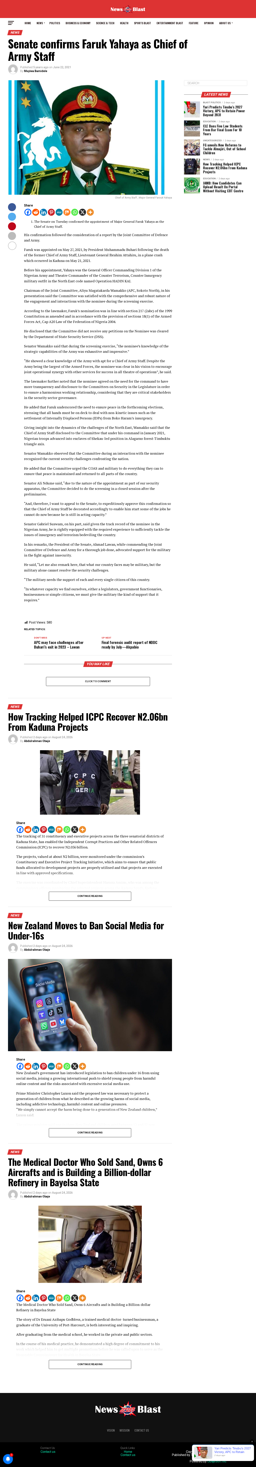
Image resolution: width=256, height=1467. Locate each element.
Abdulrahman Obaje (37, 741)
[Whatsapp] (74, 212)
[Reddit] (35, 212)
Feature (193, 23)
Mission (125, 1430)
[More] (90, 212)
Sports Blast (142, 23)
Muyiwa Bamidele (35, 71)
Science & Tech (105, 23)
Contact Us (141, 1430)
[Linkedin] (43, 212)
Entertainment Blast (170, 23)
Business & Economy (78, 23)
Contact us (48, 1452)
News (40, 23)
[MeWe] (59, 212)
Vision (111, 1430)
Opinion (209, 23)
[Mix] (66, 212)
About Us (225, 23)
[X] (82, 212)
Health (124, 23)
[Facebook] (27, 212)
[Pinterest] (51, 212)
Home (28, 23)
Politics (54, 23)
